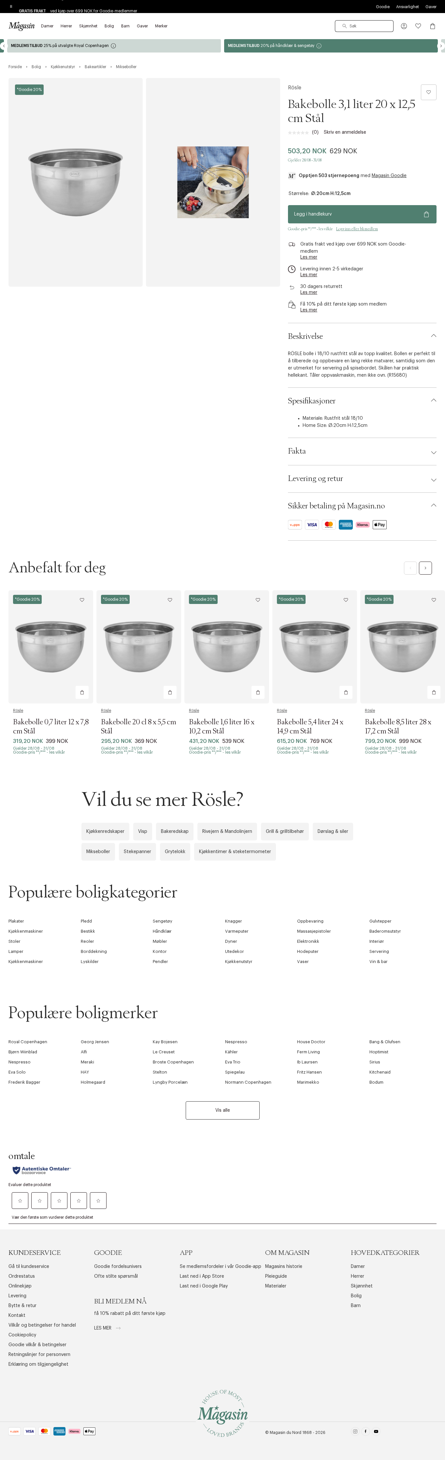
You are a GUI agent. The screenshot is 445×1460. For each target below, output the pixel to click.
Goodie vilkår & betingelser (37, 1345)
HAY (85, 1072)
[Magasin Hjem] (21, 26)
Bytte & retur (22, 1305)
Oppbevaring (310, 921)
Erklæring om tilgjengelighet (38, 1364)
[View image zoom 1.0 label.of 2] (76, 182)
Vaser (303, 961)
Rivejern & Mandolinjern (227, 831)
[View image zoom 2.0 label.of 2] (213, 182)
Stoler (14, 941)
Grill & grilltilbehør (285, 831)
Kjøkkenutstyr (238, 961)
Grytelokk (175, 852)
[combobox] (364, 26)
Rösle (294, 87)
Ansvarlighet (407, 7)
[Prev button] (4, 46)
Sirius (374, 1062)
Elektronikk (308, 941)
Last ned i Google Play (204, 1286)
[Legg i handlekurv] (82, 692)
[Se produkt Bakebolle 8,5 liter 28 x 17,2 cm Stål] (402, 646)
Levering (17, 1296)
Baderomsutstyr (385, 931)
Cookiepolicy (22, 1335)
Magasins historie (283, 1266)
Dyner (231, 941)
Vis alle (222, 1110)
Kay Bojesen (165, 1042)
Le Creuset (164, 1052)
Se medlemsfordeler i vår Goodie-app (220, 1266)
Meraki (87, 1062)
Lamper (15, 951)
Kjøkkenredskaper (105, 831)
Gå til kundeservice (28, 1266)
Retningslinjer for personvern (39, 1354)
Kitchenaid (380, 1072)
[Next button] (441, 46)
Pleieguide (276, 1276)
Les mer (103, 1328)
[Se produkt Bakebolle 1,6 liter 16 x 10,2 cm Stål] (226, 646)
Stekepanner (137, 852)
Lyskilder (90, 961)
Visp (142, 831)
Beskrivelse (305, 336)
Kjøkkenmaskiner (25, 931)
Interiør (376, 941)
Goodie (383, 7)
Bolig (356, 1296)
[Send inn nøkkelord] (345, 26)
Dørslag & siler (333, 831)
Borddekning (94, 951)
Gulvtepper (380, 921)
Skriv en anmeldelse (345, 132)
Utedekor (234, 951)
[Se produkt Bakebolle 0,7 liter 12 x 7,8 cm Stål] (50, 646)
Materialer (275, 1286)
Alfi (84, 1052)
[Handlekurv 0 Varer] (433, 26)
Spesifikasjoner (312, 401)
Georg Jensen (95, 1042)
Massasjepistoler (314, 931)
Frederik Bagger (24, 1082)
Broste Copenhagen (173, 1062)
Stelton (160, 1072)
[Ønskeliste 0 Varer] (418, 26)
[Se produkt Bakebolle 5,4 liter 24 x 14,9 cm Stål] (314, 646)
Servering (379, 951)
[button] (404, 26)
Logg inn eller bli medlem (357, 229)
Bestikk (88, 931)
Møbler (160, 941)
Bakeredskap (175, 831)
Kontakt (16, 1315)
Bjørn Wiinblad (22, 1052)
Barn (356, 1305)
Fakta (297, 451)
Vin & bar (378, 961)
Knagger (233, 921)
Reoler (87, 941)
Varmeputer (237, 931)
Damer (358, 1266)
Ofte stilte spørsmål (116, 1276)
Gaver (431, 7)
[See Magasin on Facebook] (365, 1432)
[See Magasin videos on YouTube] (376, 1432)
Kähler (231, 1052)
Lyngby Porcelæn (170, 1082)
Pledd (86, 921)
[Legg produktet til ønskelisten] (429, 92)
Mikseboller (98, 852)
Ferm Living (308, 1052)
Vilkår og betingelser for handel (42, 1325)
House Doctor (311, 1042)
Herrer (357, 1276)
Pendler (160, 961)
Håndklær (162, 931)
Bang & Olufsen (384, 1042)
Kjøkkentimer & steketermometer (235, 852)
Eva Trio (232, 1062)
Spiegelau (235, 1072)
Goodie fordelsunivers (118, 1266)
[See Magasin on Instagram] (355, 1432)
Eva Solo (17, 1072)
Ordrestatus (21, 1276)
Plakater (16, 921)
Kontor (160, 951)
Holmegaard (93, 1082)
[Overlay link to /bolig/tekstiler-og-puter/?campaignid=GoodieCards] (331, 46)
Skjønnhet (362, 1286)
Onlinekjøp (20, 1286)
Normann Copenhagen (248, 1082)
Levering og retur (315, 479)
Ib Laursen (307, 1062)
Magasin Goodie (389, 175)
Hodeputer (308, 951)
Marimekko (308, 1082)
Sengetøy (162, 921)
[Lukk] (325, 799)
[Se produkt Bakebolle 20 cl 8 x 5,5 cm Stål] (138, 646)
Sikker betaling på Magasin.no (336, 506)
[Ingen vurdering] (300, 133)
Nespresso (236, 1042)
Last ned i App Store (202, 1276)
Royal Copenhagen (27, 1042)
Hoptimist (378, 1052)
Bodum (376, 1082)
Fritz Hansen (309, 1072)
